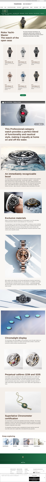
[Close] (45, 478)
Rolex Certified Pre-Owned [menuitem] (12, 7)
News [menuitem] (23, 8)
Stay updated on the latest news (38, 469)
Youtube (34, 472)
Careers (26, 471)
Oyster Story (31, 13)
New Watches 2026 (16, 13)
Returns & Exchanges (20, 471)
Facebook (35, 472)
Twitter (39, 472)
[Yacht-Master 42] (36, 52)
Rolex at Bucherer (36, 13)
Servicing (26, 13)
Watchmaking (22, 13)
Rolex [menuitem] (5, 7)
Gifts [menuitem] (40, 7)
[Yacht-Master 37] (9, 76)
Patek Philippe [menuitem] (19, 7)
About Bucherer (27, 470)
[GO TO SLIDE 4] (24, 449)
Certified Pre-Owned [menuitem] (26, 7)
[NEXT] (45, 441)
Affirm (11, 471)
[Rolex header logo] (5, 12)
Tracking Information (19, 470)
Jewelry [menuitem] (31, 7)
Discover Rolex (3, 13)
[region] (23, 478)
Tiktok (38, 472)
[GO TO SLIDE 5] (26, 449)
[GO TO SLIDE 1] (19, 449)
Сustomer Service (12, 470)
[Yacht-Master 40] (9, 52)
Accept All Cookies (34, 480)
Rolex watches (9, 13)
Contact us (42, 13)
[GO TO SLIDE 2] (21, 449)
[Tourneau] (23, 3)
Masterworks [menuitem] (36, 7)
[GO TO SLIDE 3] (22, 449)
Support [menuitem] (44, 7)
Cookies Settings (34, 475)
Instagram (36, 472)
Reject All (34, 477)
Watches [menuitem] (1, 7)
